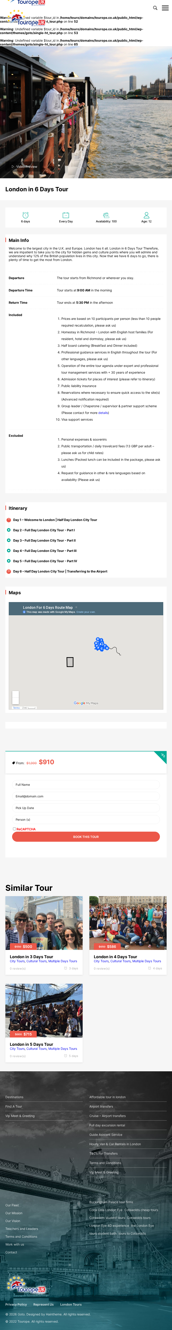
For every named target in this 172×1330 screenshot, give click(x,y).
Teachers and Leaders (21, 1229)
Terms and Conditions (105, 1163)
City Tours (17, 961)
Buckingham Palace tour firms (111, 1202)
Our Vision (12, 1221)
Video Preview (26, 166)
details (103, 413)
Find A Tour (13, 1106)
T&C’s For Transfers (103, 1153)
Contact (11, 1252)
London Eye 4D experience (109, 1225)
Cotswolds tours (138, 1218)
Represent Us (43, 1304)
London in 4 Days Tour (115, 956)
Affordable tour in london (107, 1097)
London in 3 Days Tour (31, 956)
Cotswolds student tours (107, 1218)
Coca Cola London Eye (106, 1210)
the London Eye (142, 1225)
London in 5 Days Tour (31, 1044)
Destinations (14, 1097)
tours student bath (102, 1233)
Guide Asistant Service (105, 1134)
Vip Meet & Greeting (20, 1116)
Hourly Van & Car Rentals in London (115, 1144)
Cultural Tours (36, 961)
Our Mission (13, 1213)
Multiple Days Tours (62, 961)
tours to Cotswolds (132, 1233)
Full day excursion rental (107, 1125)
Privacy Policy (16, 1304)
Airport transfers (101, 1106)
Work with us (14, 1244)
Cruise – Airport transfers (107, 1116)
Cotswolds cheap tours (141, 1210)
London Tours (71, 1304)
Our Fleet (12, 1205)
